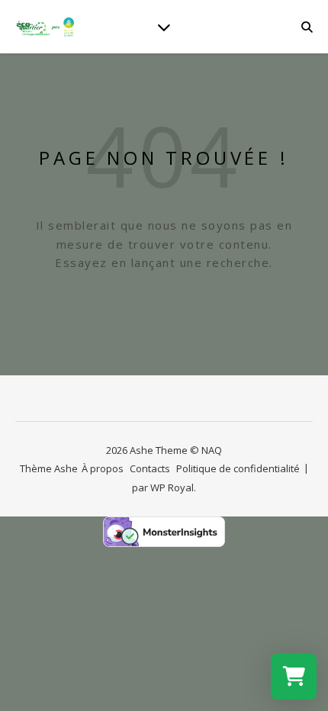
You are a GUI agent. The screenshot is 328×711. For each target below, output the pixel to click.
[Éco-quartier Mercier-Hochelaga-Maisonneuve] (45, 27)
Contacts (150, 468)
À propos (103, 468)
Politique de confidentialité (238, 468)
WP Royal (172, 487)
